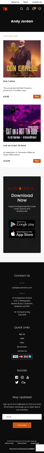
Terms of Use (9, 443)
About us (15, 2)
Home (5, 36)
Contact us (37, 2)
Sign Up (22, 334)
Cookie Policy (35, 443)
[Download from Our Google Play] (22, 224)
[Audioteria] (5, 8)
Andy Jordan (13, 36)
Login (22, 338)
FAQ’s (25, 2)
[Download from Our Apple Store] (22, 233)
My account (22, 347)
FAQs (22, 342)
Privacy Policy (22, 443)
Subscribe (22, 425)
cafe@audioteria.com (22, 287)
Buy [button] (37, 96)
